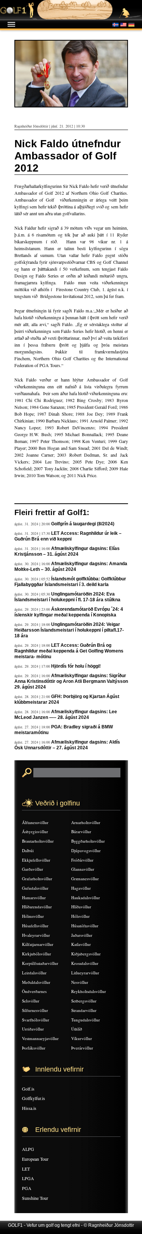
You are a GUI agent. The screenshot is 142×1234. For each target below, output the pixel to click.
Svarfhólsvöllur (35, 1020)
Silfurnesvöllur (35, 1010)
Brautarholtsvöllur (38, 841)
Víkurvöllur (81, 1038)
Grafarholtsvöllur (37, 878)
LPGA (28, 1178)
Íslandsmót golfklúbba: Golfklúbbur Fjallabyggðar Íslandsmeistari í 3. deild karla (70, 581)
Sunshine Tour (35, 1198)
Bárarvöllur (81, 831)
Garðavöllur (32, 869)
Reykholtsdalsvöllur (88, 991)
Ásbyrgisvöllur (35, 831)
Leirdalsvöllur (34, 973)
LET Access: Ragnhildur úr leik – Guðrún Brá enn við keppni (68, 536)
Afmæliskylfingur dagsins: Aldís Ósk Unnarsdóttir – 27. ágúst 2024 (67, 744)
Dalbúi (28, 850)
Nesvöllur (79, 982)
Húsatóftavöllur (84, 925)
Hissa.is (29, 1108)
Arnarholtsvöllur (85, 822)
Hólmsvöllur (33, 916)
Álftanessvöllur (35, 822)
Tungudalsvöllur (85, 1020)
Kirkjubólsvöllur (36, 954)
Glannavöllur (82, 869)
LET (26, 1169)
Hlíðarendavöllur (37, 906)
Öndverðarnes (34, 991)
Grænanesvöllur (85, 878)
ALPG (28, 1149)
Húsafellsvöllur (35, 925)
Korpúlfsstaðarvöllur (40, 963)
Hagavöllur (81, 888)
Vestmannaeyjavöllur (40, 1038)
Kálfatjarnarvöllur (37, 944)
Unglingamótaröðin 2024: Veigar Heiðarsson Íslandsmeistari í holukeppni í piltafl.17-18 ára (69, 630)
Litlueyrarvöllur (85, 973)
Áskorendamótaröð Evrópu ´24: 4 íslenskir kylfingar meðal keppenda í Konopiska (68, 612)
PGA (26, 1188)
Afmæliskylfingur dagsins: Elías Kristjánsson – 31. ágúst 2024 (67, 551)
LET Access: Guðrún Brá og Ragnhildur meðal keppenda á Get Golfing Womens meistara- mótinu (68, 651)
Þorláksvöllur (33, 1048)
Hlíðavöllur (81, 906)
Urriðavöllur (33, 1029)
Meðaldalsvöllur (36, 982)
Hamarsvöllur (34, 897)
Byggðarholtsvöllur (88, 841)
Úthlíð (76, 1029)
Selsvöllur (30, 1001)
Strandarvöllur (84, 1010)
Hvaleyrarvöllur (36, 935)
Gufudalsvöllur (35, 888)
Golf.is (28, 1089)
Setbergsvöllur (84, 1001)
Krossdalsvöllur (84, 963)
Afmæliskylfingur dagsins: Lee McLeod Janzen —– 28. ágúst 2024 (65, 714)
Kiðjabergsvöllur (86, 954)
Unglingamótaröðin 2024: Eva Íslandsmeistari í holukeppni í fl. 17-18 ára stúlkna (67, 596)
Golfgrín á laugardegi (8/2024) (82, 523)
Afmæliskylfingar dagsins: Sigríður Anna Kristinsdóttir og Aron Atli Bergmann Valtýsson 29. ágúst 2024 (71, 681)
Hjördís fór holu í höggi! (76, 666)
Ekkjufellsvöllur (36, 860)
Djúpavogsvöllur (86, 850)
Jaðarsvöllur (81, 935)
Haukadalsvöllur (85, 897)
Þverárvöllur (82, 1048)
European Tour (35, 1159)
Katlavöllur (81, 944)
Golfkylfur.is (33, 1098)
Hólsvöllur (80, 916)
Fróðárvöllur (82, 860)
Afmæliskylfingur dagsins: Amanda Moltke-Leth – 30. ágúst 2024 (70, 566)
